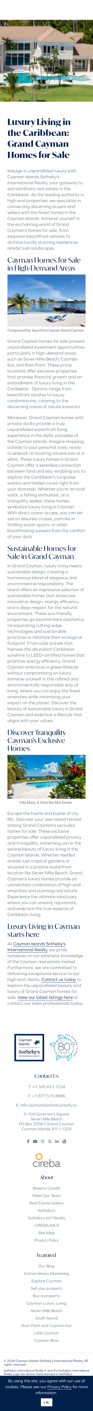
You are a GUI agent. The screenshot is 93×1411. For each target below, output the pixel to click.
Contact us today (58, 979)
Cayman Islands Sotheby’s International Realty (36, 946)
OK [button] (46, 1402)
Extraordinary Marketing (46, 1273)
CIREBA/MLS (46, 1225)
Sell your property (46, 1288)
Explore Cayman (46, 1281)
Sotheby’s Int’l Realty (46, 1218)
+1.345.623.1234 (48, 1086)
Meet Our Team (46, 1195)
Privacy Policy (46, 1240)
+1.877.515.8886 (48, 1096)
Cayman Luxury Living (46, 1303)
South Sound (46, 1318)
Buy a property (46, 1295)
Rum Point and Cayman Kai (46, 1325)
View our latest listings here (45, 997)
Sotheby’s (46, 1210)
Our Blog (46, 1266)
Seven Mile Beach (46, 1310)
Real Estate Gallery (46, 1203)
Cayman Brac (46, 1340)
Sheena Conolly (46, 1188)
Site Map (46, 1232)
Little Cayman (46, 1333)
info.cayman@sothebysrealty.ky (49, 1105)
